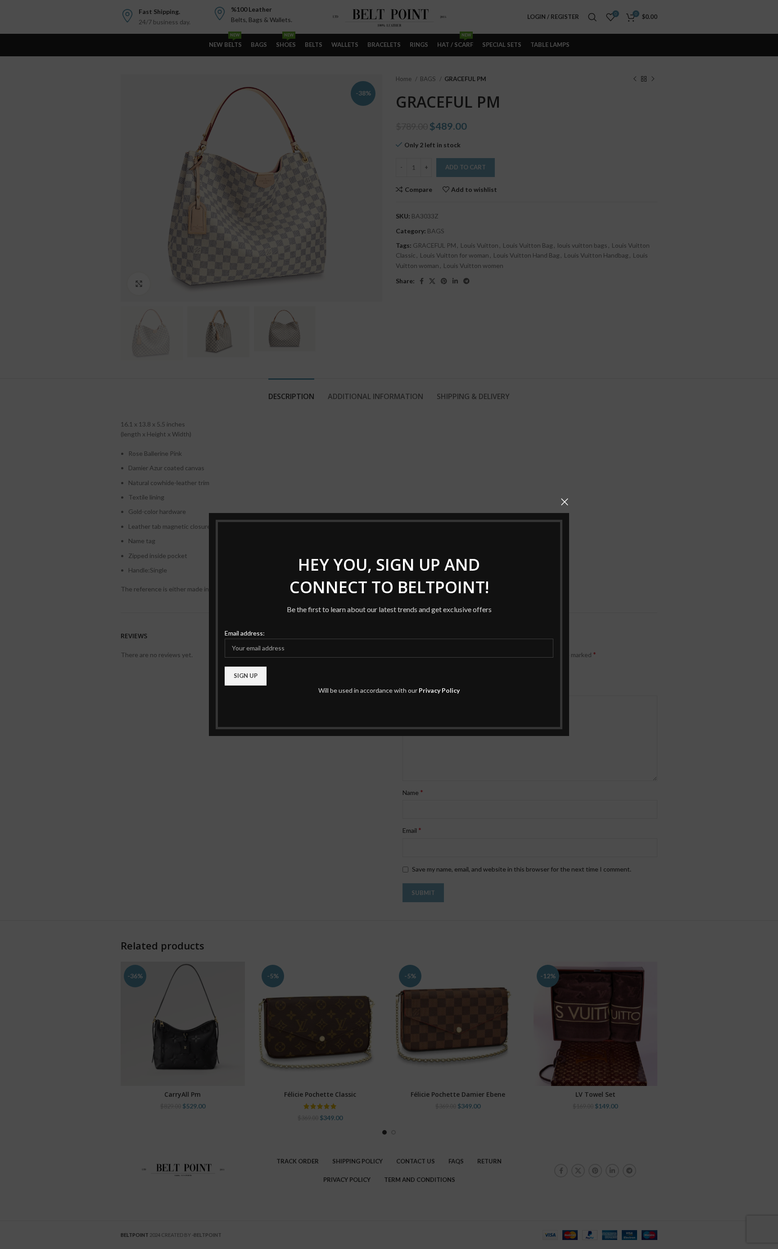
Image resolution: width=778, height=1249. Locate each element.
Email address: (245, 633)
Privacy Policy (439, 690)
